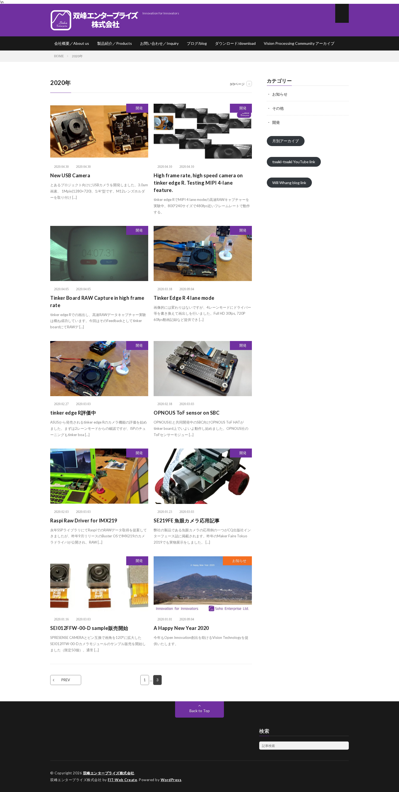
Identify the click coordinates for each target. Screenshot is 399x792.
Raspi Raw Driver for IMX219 (83, 520)
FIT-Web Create (122, 780)
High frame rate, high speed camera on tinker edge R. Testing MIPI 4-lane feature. (198, 182)
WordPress (171, 780)
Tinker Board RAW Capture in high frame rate (97, 301)
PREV (65, 680)
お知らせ (239, 560)
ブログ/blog (197, 43)
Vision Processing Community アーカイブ (299, 43)
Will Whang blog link (289, 182)
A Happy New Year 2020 (181, 628)
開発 (139, 108)
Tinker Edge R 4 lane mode (184, 298)
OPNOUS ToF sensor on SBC (186, 413)
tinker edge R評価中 (73, 413)
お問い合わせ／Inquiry (159, 43)
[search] (345, 745)
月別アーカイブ (285, 140)
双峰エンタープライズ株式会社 (108, 773)
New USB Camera (70, 175)
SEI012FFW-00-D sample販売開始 (89, 628)
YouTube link (293, 161)
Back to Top (199, 710)
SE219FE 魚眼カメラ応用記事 (187, 520)
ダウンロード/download (235, 43)
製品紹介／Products (114, 43)
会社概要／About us (71, 43)
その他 (278, 108)
